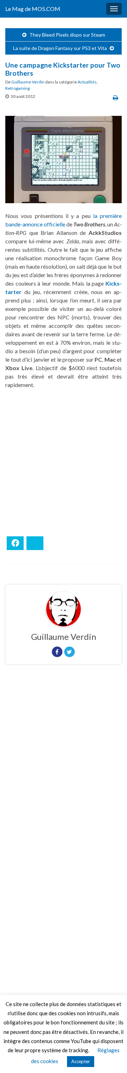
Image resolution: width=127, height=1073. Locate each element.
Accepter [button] (80, 1061)
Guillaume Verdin (27, 82)
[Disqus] (63, 767)
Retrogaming (17, 88)
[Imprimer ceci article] (115, 97)
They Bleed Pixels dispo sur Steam (67, 35)
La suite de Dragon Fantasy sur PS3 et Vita (60, 48)
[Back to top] (111, 1057)
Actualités (87, 82)
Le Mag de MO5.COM (32, 8)
